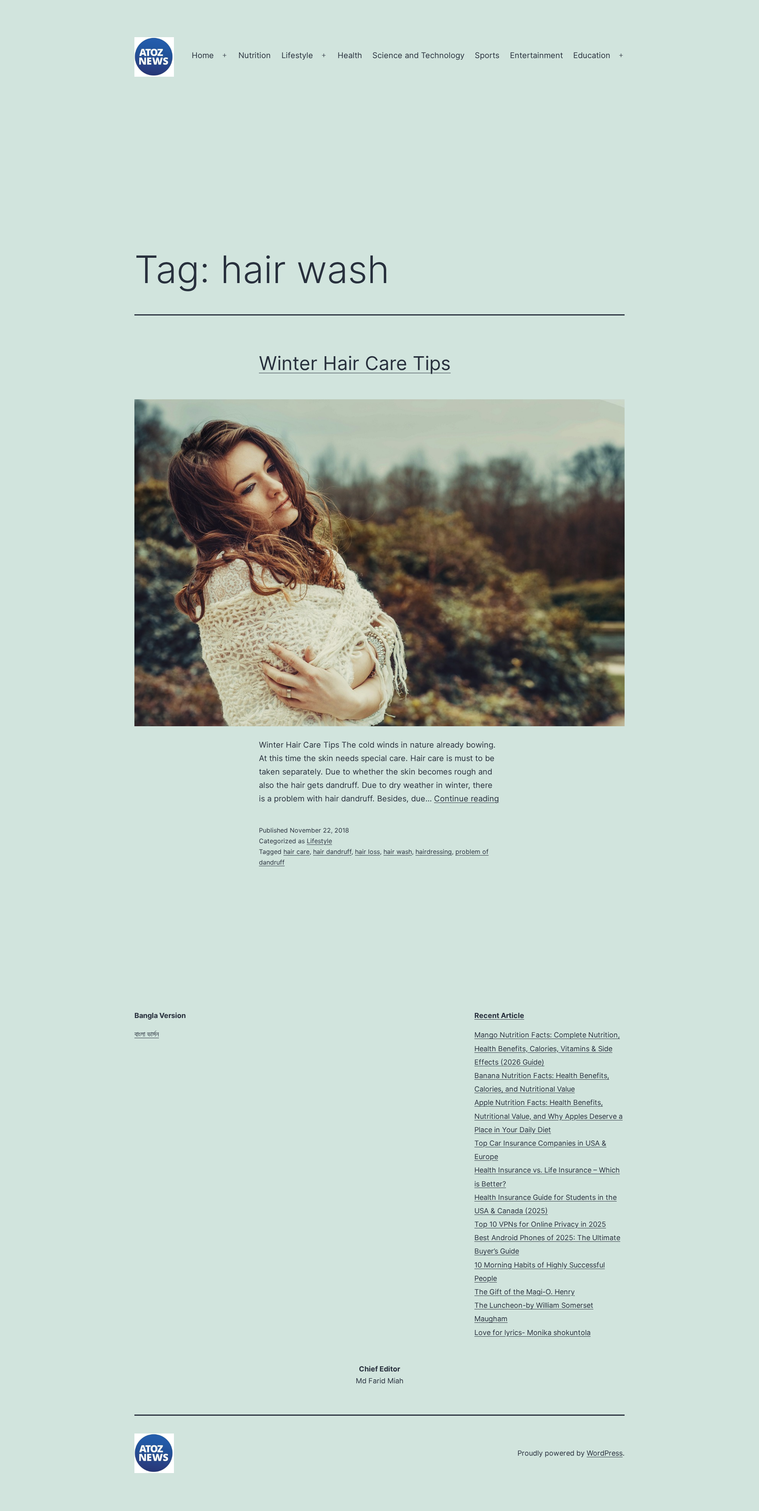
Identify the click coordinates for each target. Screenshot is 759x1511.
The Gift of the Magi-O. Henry (524, 1292)
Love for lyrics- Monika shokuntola (532, 1332)
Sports (487, 55)
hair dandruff (332, 852)
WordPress (605, 1453)
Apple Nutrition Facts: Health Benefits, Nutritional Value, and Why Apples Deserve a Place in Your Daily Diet (548, 1115)
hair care (296, 852)
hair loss (367, 852)
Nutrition (254, 55)
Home (203, 55)
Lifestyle (297, 55)
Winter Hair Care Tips (355, 363)
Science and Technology (418, 55)
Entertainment (536, 55)
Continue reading (466, 798)
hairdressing (433, 852)
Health (350, 55)
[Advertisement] (379, 177)
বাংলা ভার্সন (146, 1034)
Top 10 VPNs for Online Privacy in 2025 (540, 1224)
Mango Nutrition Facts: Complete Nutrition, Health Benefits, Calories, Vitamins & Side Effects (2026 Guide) (547, 1048)
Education (591, 55)
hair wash (397, 852)
